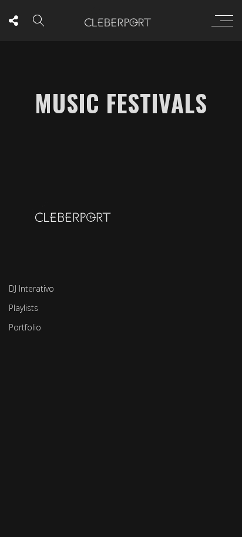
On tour (154, 275)
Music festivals (102, 275)
